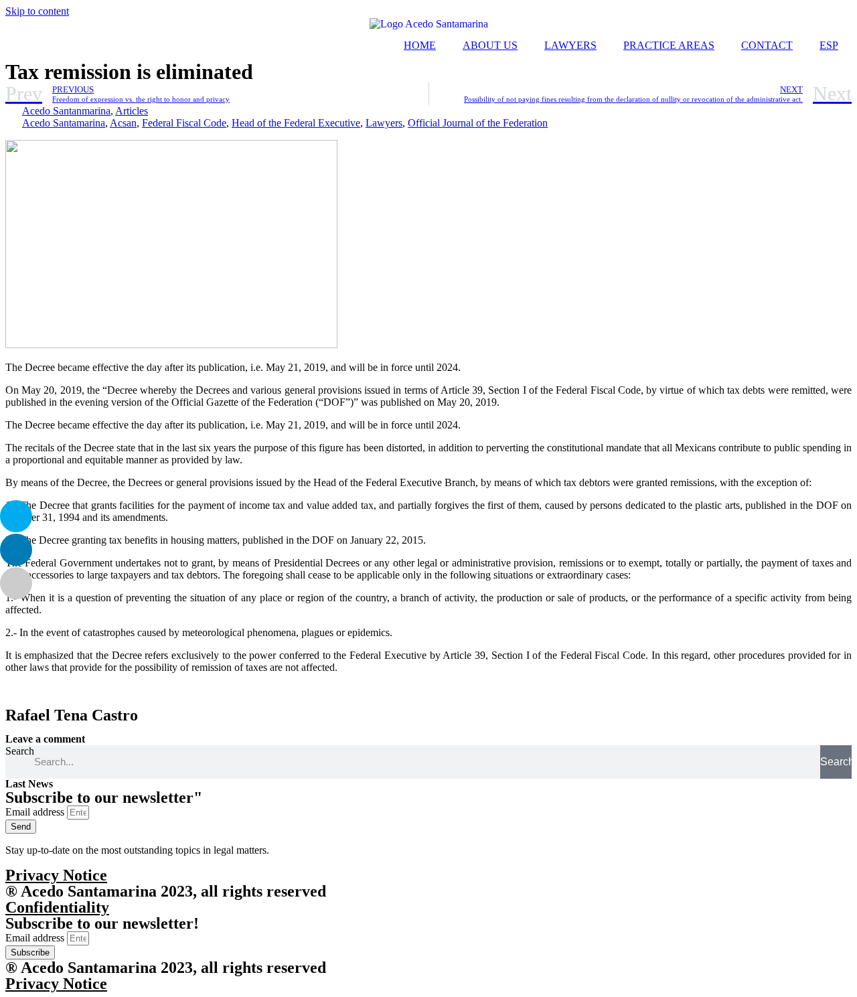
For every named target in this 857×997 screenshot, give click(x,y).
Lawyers (384, 123)
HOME (420, 45)
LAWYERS (570, 45)
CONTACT (767, 45)
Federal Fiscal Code (184, 123)
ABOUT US (490, 45)
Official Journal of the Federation (478, 123)
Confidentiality (57, 907)
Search (19, 751)
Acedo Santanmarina (66, 111)
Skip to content (37, 11)
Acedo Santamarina (63, 123)
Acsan (123, 123)
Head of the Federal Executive (296, 123)
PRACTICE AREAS (668, 45)
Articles (131, 111)
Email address (36, 812)
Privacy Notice (56, 875)
